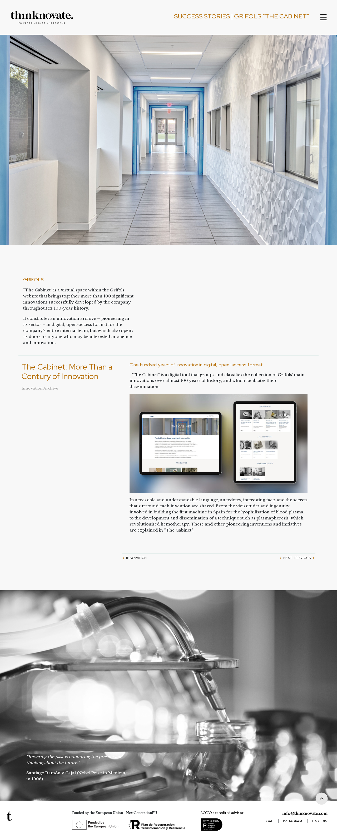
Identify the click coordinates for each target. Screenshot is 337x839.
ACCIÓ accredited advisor (222, 813)
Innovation (136, 558)
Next (287, 558)
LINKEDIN (320, 821)
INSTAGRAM (292, 821)
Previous (303, 558)
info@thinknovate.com (305, 813)
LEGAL (267, 821)
